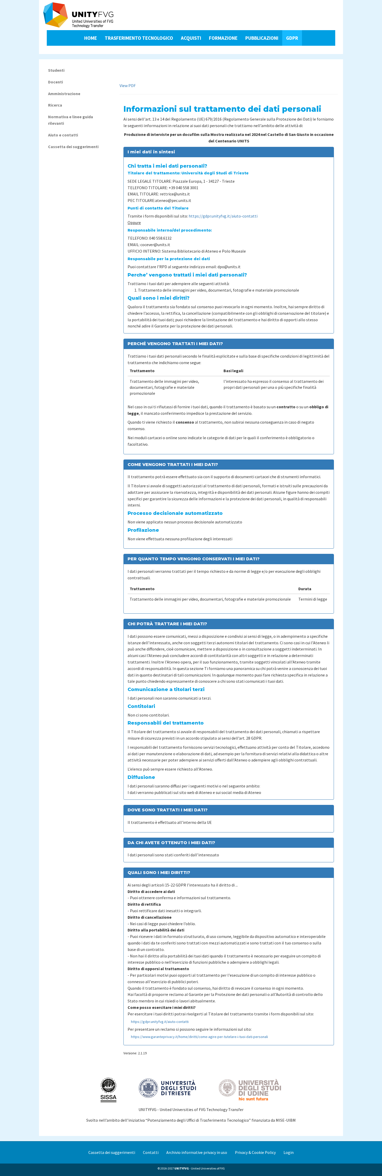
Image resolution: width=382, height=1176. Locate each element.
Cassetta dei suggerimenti (73, 146)
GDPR (292, 38)
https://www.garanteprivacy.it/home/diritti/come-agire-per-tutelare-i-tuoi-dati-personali (199, 1036)
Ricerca (55, 105)
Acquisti (191, 38)
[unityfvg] (78, 15)
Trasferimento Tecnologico (139, 38)
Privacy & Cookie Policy (255, 1152)
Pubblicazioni (261, 38)
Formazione (223, 38)
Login (289, 1152)
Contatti (151, 1152)
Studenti (56, 70)
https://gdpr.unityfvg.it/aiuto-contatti (223, 216)
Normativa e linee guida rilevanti (70, 120)
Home (90, 38)
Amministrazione (64, 93)
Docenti (55, 81)
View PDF (128, 85)
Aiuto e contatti (63, 134)
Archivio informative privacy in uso (196, 1152)
